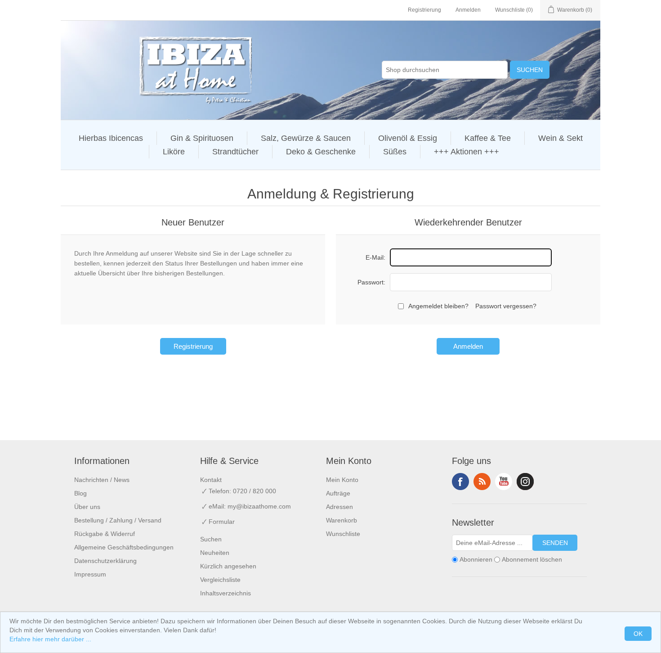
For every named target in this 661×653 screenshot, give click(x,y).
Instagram (525, 481)
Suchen (530, 69)
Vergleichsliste (220, 579)
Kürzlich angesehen (228, 566)
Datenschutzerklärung (105, 560)
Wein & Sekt (560, 138)
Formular (222, 521)
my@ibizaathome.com (259, 506)
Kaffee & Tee (487, 138)
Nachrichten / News (102, 479)
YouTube (503, 481)
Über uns (87, 506)
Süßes (394, 151)
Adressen (339, 506)
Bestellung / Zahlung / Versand (117, 520)
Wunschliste (343, 533)
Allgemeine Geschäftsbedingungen (124, 547)
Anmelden (468, 10)
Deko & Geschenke (321, 151)
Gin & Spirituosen (201, 138)
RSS (482, 481)
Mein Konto (342, 479)
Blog (80, 493)
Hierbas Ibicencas (111, 138)
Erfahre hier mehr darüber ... (50, 639)
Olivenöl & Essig (407, 138)
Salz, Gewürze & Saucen (306, 138)
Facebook (460, 481)
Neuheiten (214, 552)
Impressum (90, 574)
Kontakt (211, 479)
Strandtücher (235, 151)
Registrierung (424, 10)
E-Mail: (375, 257)
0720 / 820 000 (254, 491)
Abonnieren (476, 559)
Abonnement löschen (532, 559)
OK (638, 633)
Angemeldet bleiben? (438, 306)
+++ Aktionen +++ (466, 151)
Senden (555, 542)
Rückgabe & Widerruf (104, 533)
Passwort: (371, 282)
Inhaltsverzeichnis (225, 593)
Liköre (174, 151)
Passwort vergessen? (505, 306)
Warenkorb (341, 520)
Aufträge (338, 493)
